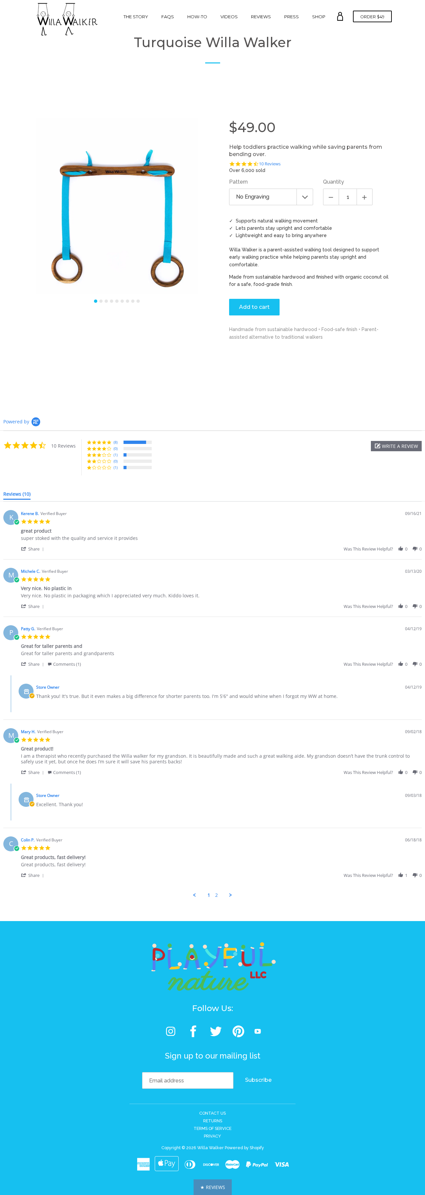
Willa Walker (210, 1147)
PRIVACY (212, 1136)
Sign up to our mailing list (212, 1056)
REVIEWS (261, 16)
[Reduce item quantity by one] (331, 197)
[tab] (17, 495)
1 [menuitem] (209, 895)
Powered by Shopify (244, 1147)
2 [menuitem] (216, 895)
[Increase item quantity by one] (365, 197)
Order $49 (372, 16)
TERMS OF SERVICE (212, 1128)
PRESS (291, 16)
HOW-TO (197, 16)
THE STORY (136, 16)
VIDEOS (229, 16)
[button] (396, 446)
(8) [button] (116, 442)
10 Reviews (270, 164)
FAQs (167, 16)
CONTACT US (212, 1113)
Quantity (333, 182)
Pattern (238, 182)
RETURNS (212, 1120)
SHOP (318, 16)
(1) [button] (116, 454)
